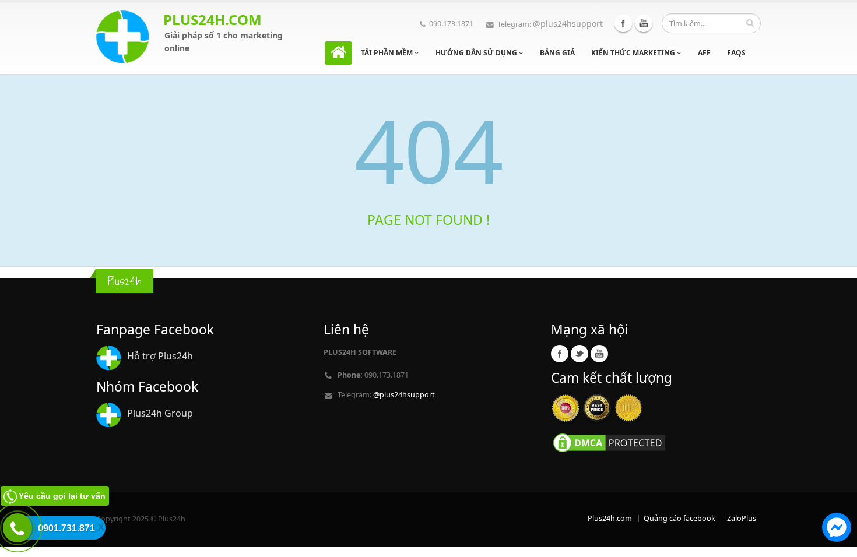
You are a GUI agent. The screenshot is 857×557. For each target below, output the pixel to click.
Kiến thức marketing (634, 53)
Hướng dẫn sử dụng (477, 53)
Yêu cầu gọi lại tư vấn (62, 495)
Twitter (579, 353)
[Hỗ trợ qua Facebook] (836, 529)
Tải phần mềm (388, 53)
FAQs (736, 53)
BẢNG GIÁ (557, 53)
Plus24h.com (610, 518)
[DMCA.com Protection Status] (609, 442)
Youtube (643, 23)
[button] (836, 529)
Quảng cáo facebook (679, 518)
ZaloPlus (741, 518)
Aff (704, 53)
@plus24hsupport (568, 23)
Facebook (623, 23)
